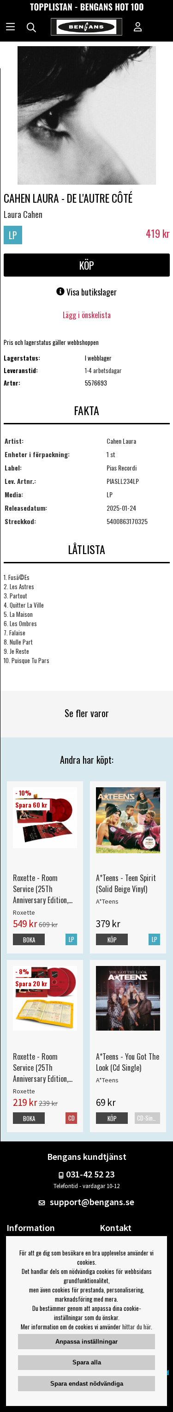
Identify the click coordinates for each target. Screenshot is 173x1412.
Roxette (24, 912)
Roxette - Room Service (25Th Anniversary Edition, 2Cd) (40, 1067)
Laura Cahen (23, 214)
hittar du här (136, 1326)
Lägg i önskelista (87, 314)
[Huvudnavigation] (10, 28)
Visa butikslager (91, 292)
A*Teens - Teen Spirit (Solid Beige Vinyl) (126, 883)
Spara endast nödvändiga (86, 1383)
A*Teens (107, 901)
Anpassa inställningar (86, 1341)
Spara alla (86, 1362)
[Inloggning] (138, 27)
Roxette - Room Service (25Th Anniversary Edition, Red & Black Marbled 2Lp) (42, 888)
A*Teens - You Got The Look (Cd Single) (127, 1062)
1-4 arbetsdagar (103, 370)
